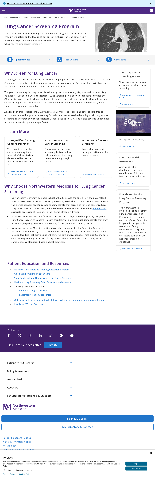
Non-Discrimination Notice (17, 441)
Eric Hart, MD (99, 208)
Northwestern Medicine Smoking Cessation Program (41, 269)
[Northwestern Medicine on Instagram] (34, 336)
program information (131, 248)
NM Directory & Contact (77, 427)
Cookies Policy (24, 474)
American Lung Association (33, 290)
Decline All (136, 468)
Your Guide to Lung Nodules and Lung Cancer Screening (43, 277)
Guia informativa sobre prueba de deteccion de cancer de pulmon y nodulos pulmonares (60, 300)
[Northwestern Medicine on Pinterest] (65, 336)
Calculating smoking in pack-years (32, 273)
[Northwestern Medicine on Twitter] (23, 336)
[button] (3, 10)
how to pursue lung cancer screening (56, 172)
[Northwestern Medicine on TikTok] (54, 336)
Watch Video (126, 146)
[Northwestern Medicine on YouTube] (75, 336)
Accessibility (9, 445)
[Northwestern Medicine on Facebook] (13, 336)
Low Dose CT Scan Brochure (28, 304)
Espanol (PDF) (126, 104)
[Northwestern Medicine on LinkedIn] (44, 336)
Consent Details (9, 474)
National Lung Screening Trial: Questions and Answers (42, 282)
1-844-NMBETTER (78, 418)
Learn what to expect (94, 174)
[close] (150, 3)
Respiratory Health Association (35, 294)
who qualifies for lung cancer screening (20, 172)
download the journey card (131, 96)
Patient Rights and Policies (17, 437)
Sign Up (53, 345)
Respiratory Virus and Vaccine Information (29, 3)
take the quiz (127, 183)
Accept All (136, 464)
